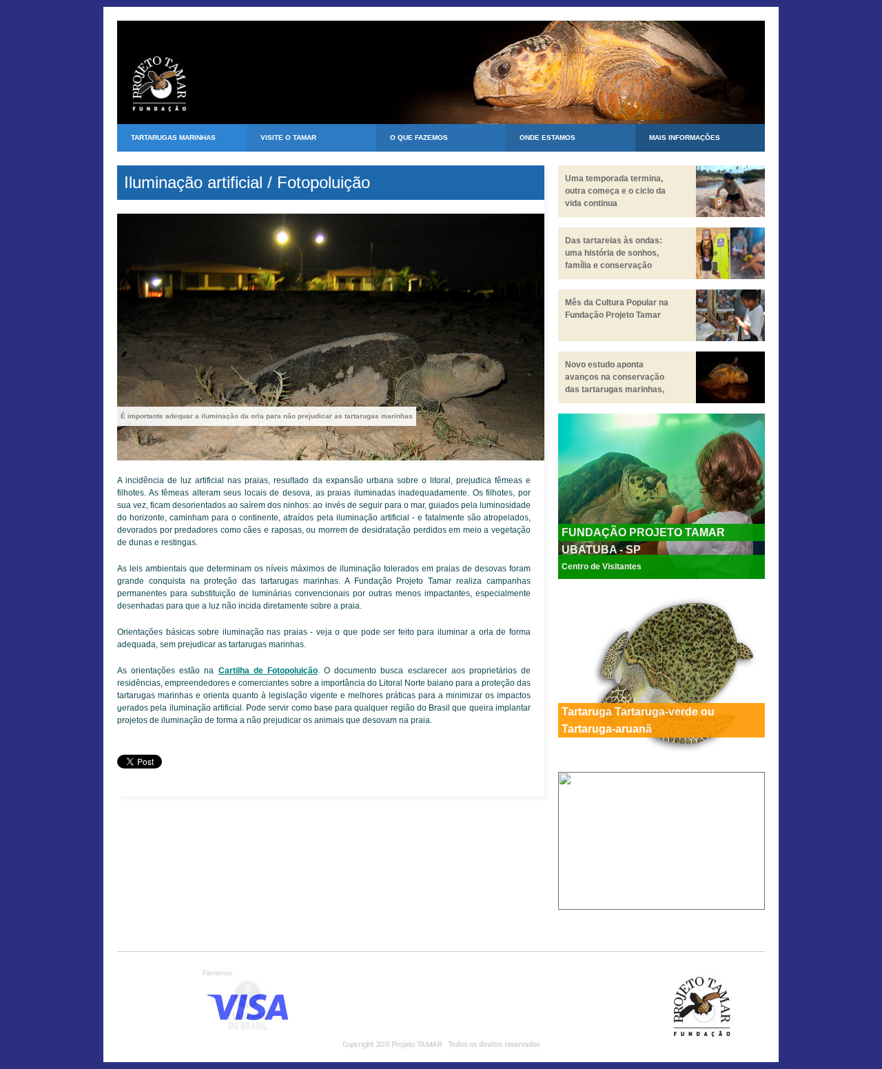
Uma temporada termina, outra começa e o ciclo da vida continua (615, 191)
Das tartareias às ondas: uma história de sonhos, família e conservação (613, 253)
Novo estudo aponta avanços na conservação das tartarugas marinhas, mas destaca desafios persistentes (614, 389)
